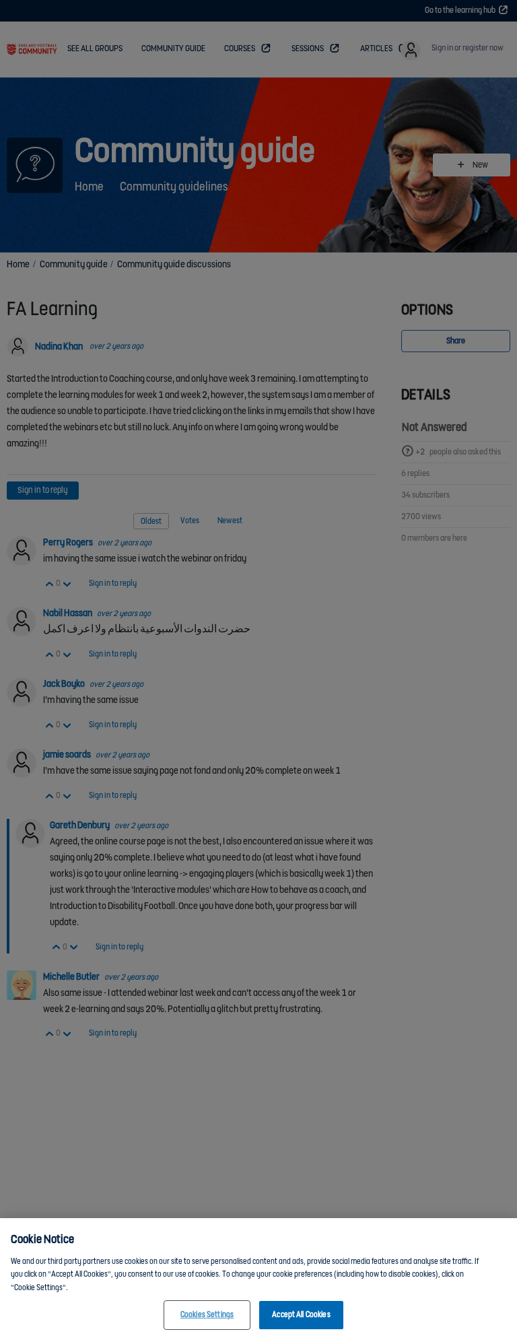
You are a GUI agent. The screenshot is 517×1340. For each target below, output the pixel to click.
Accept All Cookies (301, 1314)
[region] (258, 1279)
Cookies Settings (207, 1314)
